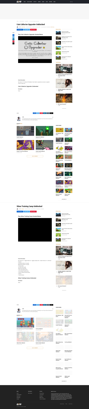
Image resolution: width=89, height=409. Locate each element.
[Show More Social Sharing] (38, 30)
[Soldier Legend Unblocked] (68, 191)
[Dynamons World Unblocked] (59, 191)
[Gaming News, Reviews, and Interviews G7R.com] (19, 1)
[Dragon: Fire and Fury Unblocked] (25, 145)
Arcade (23, 208)
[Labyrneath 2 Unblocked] (44, 131)
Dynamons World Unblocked (59, 195)
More (54, 1)
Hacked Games (29, 1)
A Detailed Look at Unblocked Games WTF (66, 57)
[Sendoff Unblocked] (25, 131)
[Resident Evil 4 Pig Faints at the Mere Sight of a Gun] (58, 38)
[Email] (13, 43)
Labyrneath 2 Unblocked (40, 137)
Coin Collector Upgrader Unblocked (59, 152)
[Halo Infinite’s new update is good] (58, 43)
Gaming (39, 1)
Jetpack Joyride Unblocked (40, 151)
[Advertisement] (44, 11)
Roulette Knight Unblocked (58, 178)
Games (43, 1)
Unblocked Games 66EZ (65, 51)
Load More (64, 199)
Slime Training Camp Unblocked (59, 161)
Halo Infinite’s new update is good (67, 41)
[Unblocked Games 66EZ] (58, 53)
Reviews (50, 1)
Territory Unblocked (68, 160)
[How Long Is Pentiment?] (64, 98)
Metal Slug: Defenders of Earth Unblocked (68, 169)
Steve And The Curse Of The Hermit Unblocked (68, 134)
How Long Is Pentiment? (62, 104)
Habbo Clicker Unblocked (58, 169)
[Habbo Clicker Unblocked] (59, 165)
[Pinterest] (13, 41)
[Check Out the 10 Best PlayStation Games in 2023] (58, 33)
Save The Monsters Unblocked (68, 178)
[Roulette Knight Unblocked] (59, 174)
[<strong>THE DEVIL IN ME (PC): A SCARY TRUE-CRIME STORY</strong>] (64, 83)
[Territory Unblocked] (68, 157)
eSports (35, 1)
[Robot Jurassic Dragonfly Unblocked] (59, 182)
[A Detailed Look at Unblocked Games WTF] (58, 58)
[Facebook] (13, 35)
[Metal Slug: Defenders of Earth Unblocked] (68, 165)
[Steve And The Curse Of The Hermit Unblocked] (68, 130)
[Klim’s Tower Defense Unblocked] (68, 148)
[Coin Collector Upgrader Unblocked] (59, 148)
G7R (23, 117)
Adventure (23, 27)
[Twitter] (13, 37)
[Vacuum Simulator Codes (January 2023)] (58, 48)
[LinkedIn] (13, 39)
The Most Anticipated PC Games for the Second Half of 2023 (65, 75)
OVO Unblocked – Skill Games (59, 134)
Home (25, 1)
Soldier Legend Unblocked (67, 195)
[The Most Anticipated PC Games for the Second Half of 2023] (64, 68)
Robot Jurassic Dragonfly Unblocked (59, 186)
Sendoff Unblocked (20, 137)
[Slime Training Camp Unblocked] (59, 157)
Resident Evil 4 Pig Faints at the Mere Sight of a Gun (67, 37)
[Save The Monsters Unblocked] (68, 174)
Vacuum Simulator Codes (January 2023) (67, 47)
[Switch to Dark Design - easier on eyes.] (70, 1)
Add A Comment (35, 156)
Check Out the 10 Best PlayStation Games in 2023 (66, 32)
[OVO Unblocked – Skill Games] (59, 130)
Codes (47, 1)
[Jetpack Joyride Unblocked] (44, 145)
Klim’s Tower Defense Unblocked (68, 152)
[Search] (71, 2)
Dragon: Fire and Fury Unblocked (22, 151)
